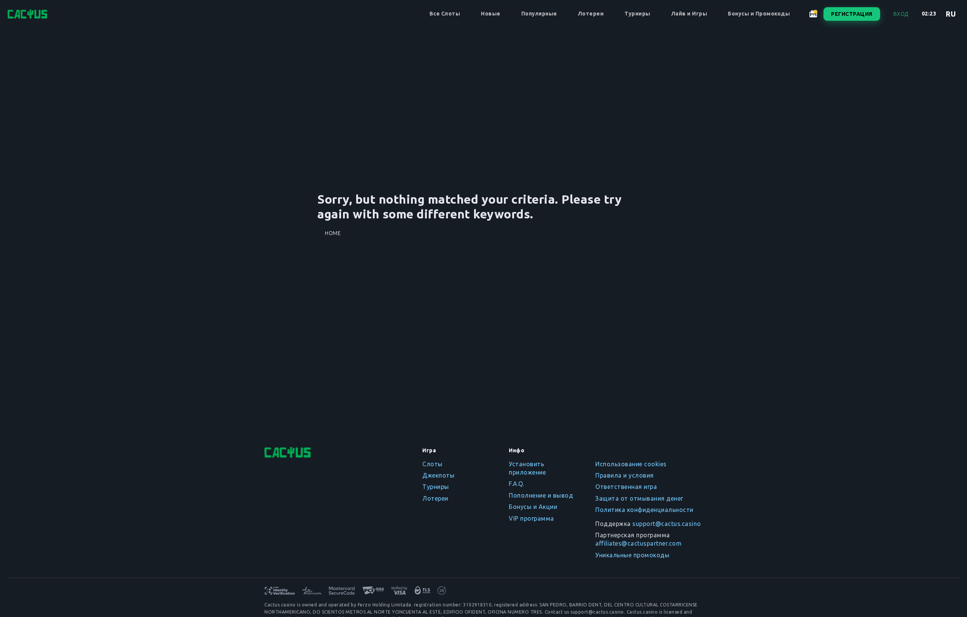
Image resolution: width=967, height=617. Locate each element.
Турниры (637, 14)
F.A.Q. (516, 483)
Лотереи (591, 14)
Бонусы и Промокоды (759, 14)
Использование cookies (631, 464)
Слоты (432, 464)
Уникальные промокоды (632, 555)
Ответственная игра (626, 486)
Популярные (539, 14)
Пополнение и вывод (541, 495)
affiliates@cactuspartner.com (638, 543)
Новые (490, 14)
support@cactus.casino (666, 523)
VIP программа (531, 518)
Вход (900, 14)
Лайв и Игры (689, 14)
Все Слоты (444, 14)
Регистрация (852, 14)
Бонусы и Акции (533, 506)
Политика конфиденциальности (644, 509)
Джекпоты (438, 475)
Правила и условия (624, 475)
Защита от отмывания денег (639, 498)
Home (333, 233)
